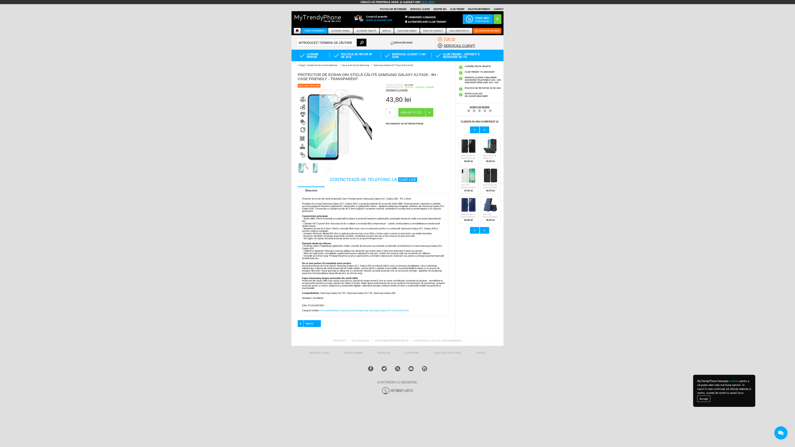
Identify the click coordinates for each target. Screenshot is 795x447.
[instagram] (424, 368)
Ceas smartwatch (459, 31)
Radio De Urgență (433, 31)
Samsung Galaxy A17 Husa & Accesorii (389, 310)
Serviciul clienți (420, 9)
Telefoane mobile (407, 31)
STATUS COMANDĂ (353, 352)
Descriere (311, 190)
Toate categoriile (314, 31)
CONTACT (481, 352)
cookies (734, 381)
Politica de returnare (393, 9)
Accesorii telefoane (329, 310)
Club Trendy (457, 9)
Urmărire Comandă (422, 17)
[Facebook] (370, 368)
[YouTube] (411, 368)
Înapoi (303, 65)
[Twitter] (384, 368)
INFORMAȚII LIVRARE (397, 90)
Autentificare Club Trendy (426, 22)
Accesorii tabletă (366, 31)
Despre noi (440, 9)
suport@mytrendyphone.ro (391, 340)
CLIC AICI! (428, 2)
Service (386, 31)
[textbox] (331, 42)
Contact (499, 9)
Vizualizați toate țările (448, 352)
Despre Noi (383, 352)
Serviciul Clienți (319, 352)
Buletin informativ (479, 9)
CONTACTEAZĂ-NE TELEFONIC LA (373, 179)
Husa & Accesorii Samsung (354, 310)
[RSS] (397, 368)
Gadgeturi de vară (489, 31)
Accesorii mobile (340, 31)
